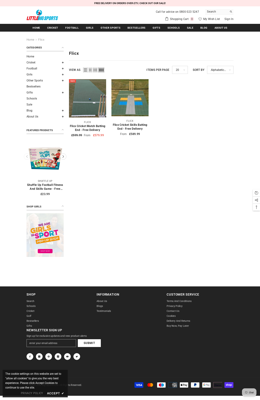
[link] (45, 235)
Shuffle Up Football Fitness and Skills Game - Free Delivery (45, 187)
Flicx (41, 39)
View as (74, 70)
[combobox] (216, 11)
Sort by (198, 70)
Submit (89, 343)
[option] (45, 168)
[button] (45, 63)
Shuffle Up (45, 181)
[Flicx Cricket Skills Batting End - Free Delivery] (130, 97)
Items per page (157, 70)
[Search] (219, 11)
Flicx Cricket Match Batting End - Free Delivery (87, 128)
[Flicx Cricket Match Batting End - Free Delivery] (87, 98)
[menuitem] (45, 57)
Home (30, 39)
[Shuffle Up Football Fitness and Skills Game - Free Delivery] (45, 157)
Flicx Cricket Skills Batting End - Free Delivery (130, 126)
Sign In (228, 19)
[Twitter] (76, 356)
